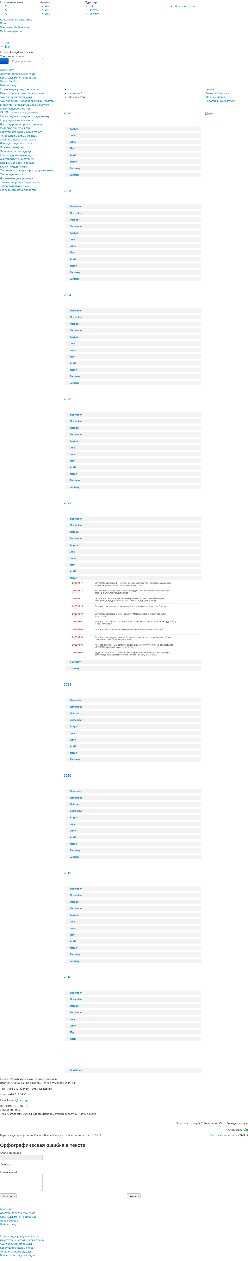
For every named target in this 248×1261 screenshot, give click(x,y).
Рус (7, 42)
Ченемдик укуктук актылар (16, 143)
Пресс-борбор (9, 81)
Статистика (236, 1129)
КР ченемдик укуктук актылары (19, 89)
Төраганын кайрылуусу (220, 101)
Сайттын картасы (11, 31)
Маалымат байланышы (15, 27)
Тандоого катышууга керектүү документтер (27, 170)
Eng (7, 46)
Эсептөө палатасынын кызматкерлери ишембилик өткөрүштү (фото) (129, 629)
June (73, 142)
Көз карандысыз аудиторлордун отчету (24, 116)
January (74, 174)
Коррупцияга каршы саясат (17, 120)
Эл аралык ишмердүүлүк (15, 151)
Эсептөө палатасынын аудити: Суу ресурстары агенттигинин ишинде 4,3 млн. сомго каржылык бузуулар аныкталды (133, 638)
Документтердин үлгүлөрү (16, 178)
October (74, 219)
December (76, 206)
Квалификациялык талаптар (18, 190)
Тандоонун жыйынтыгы (14, 186)
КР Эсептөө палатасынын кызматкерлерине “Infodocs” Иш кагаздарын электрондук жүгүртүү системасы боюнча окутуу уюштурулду (129, 599)
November (76, 213)
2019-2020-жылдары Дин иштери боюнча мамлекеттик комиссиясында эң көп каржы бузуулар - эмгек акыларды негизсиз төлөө (133, 583)
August (74, 128)
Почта (4, 23)
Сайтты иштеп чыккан (223, 1135)
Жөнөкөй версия (184, 6)
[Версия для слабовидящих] (0, 39)
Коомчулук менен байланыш (18, 77)
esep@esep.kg (18, 1100)
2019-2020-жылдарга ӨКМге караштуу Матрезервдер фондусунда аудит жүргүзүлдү (130, 614)
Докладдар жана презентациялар (21, 124)
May (72, 148)
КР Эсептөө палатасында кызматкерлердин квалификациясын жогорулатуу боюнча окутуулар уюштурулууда (132, 591)
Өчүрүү (94, 13)
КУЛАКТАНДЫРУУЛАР (14, 166)
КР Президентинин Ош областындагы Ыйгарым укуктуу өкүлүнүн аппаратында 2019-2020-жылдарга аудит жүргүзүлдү (134, 645)
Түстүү (94, 10)
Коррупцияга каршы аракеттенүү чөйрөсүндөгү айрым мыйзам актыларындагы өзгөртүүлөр (21, 135)
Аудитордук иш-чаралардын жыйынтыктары (28, 101)
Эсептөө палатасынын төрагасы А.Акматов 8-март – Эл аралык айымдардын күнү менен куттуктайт (135, 622)
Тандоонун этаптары (13, 174)
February (75, 168)
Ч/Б (92, 6)
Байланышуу (8, 85)
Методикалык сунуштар (15, 128)
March (73, 161)
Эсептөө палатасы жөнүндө (17, 73)
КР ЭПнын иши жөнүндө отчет (19, 112)
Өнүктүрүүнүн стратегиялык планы (22, 93)
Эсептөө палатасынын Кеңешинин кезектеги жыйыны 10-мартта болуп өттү (132, 605)
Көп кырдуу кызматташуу (16, 155)
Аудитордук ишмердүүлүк (16, 97)
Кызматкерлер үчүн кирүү (16, 19)
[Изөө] (4, 61)
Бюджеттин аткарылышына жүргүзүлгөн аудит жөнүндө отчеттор (25, 106)
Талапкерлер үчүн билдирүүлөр (20, 182)
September (76, 226)
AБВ (47, 6)
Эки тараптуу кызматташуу (17, 159)
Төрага (217, 93)
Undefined (76, 1070)
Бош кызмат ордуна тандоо (17, 162)
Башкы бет (7, 70)
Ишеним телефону (12, 147)
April (73, 155)
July (72, 135)
